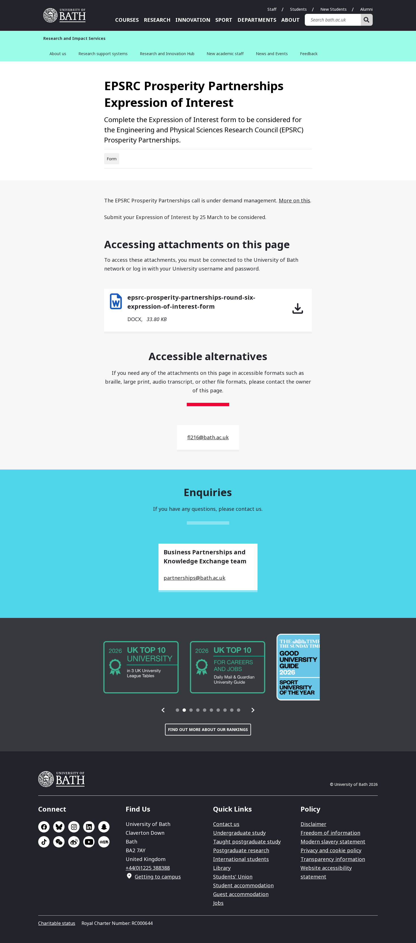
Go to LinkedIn (89, 826)
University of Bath (66, 15)
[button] (163, 710)
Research (157, 19)
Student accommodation (243, 885)
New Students (333, 9)
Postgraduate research (241, 850)
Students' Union (232, 876)
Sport (223, 19)
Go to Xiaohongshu (104, 841)
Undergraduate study (239, 832)
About (290, 19)
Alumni (366, 9)
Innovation (192, 19)
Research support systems (103, 53)
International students (241, 859)
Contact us (226, 824)
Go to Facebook (44, 826)
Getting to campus (158, 876)
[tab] (177, 710)
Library (222, 867)
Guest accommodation (241, 894)
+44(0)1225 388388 (148, 867)
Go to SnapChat (104, 826)
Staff (271, 9)
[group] (133, 667)
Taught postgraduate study (247, 841)
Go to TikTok (44, 841)
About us (58, 53)
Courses (127, 19)
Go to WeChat (59, 841)
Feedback (309, 53)
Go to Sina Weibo (74, 841)
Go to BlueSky (59, 826)
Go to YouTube (89, 841)
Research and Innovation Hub (167, 53)
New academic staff (225, 53)
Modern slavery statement (333, 841)
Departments (256, 19)
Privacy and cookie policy (331, 850)
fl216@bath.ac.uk (208, 437)
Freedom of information (330, 832)
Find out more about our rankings (208, 729)
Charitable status (56, 923)
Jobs (218, 902)
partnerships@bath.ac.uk (194, 577)
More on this (294, 200)
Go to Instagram (74, 826)
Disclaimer (313, 824)
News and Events (272, 53)
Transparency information (333, 859)
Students (298, 9)
